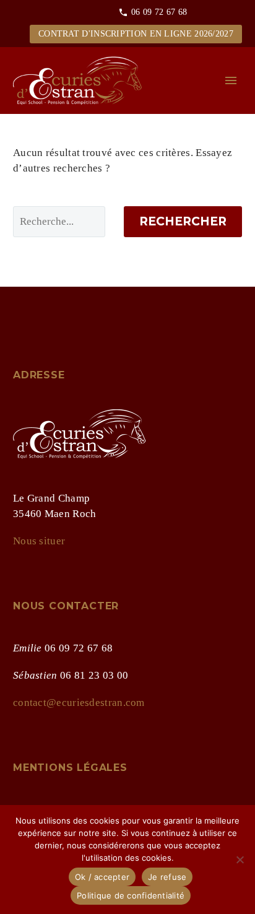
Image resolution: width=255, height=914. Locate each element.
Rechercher (183, 221)
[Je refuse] (239, 859)
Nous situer (39, 541)
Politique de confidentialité (130, 895)
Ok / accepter (102, 877)
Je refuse (167, 877)
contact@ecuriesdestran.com (79, 702)
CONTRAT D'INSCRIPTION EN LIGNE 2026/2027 (135, 33)
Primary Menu (231, 80)
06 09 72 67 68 (159, 12)
